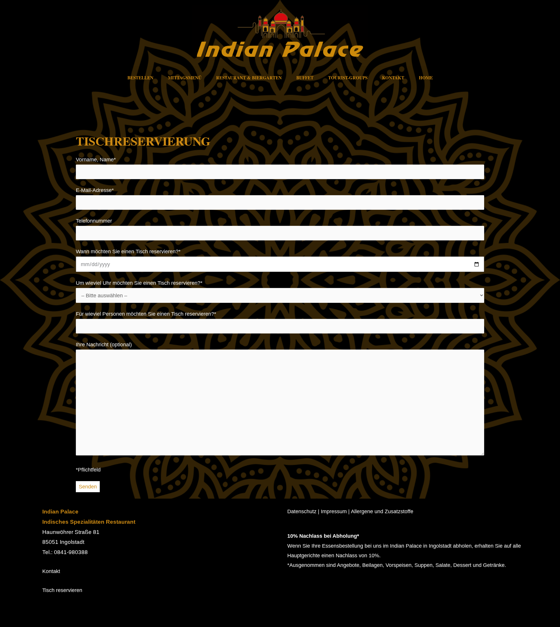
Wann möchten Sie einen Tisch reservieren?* (128, 251)
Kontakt (393, 77)
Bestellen (140, 77)
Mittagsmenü (185, 77)
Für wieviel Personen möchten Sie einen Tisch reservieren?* (146, 314)
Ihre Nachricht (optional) (104, 344)
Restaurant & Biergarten (249, 77)
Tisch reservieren (62, 590)
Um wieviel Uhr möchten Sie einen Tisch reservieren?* (139, 283)
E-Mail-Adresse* (95, 190)
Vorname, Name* (96, 160)
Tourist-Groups (348, 77)
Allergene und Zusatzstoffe (382, 511)
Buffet (305, 77)
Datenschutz (301, 511)
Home (426, 77)
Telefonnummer (94, 221)
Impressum (334, 511)
